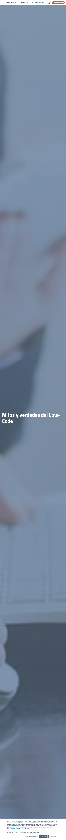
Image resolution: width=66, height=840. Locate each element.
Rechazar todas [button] (53, 836)
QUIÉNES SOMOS (10, 2)
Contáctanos (58, 2)
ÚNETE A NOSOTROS (37, 2)
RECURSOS (23, 2)
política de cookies (15, 828)
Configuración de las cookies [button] (31, 836)
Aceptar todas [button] (43, 836)
